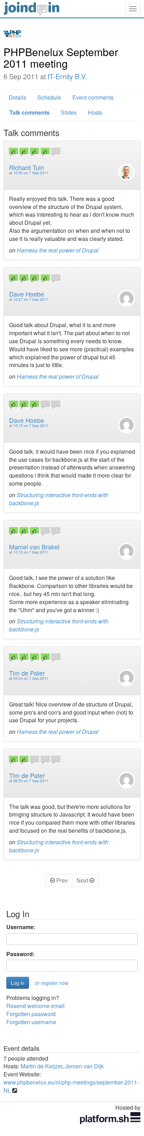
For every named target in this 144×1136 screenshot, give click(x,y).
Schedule (49, 97)
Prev (61, 880)
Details (17, 97)
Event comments (93, 97)
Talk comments (29, 112)
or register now (51, 982)
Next (83, 880)
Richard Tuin (26, 167)
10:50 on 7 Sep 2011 (30, 172)
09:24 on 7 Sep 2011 (30, 678)
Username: (20, 927)
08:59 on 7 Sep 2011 (30, 780)
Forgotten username (31, 1022)
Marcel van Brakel (34, 546)
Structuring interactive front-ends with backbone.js (58, 499)
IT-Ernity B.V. (67, 76)
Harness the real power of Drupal (58, 250)
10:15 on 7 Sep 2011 (30, 425)
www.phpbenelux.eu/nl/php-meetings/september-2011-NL (71, 1086)
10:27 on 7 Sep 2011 (30, 299)
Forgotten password (31, 1014)
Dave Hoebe (26, 293)
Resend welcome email (35, 1006)
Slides (69, 112)
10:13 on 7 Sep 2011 (30, 552)
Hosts (95, 112)
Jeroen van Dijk (84, 1066)
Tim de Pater (27, 672)
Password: (20, 954)
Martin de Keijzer (41, 1066)
